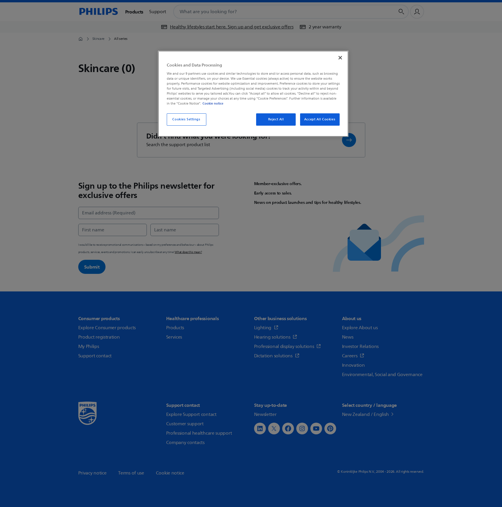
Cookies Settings (186, 119)
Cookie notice (212, 103)
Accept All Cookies (319, 119)
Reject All (276, 119)
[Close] (340, 57)
